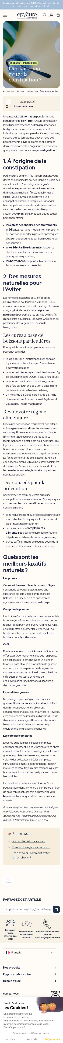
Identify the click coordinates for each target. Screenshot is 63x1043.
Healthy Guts (28, 816)
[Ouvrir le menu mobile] (5, 15)
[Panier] (58, 15)
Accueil (6, 91)
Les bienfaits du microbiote (28, 841)
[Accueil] (27, 15)
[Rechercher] (44, 15)
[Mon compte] (51, 15)
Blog (18, 91)
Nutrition (30, 91)
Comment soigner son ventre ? (31, 847)
